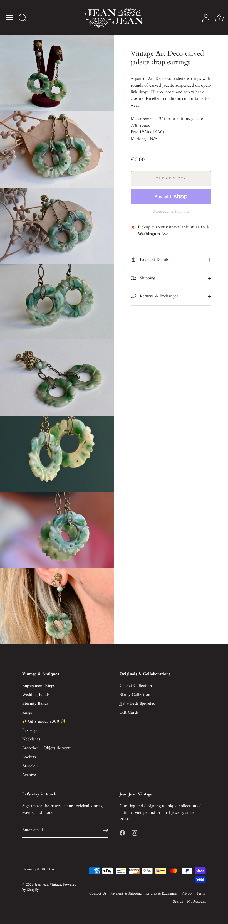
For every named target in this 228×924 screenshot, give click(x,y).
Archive (29, 775)
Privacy (187, 893)
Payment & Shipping (126, 893)
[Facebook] (122, 833)
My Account (196, 901)
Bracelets (30, 766)
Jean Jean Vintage (48, 884)
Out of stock (171, 178)
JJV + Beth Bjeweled (137, 704)
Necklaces (31, 739)
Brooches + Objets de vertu (46, 748)
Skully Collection (135, 695)
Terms (201, 893)
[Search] (22, 18)
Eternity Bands (35, 704)
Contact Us (97, 893)
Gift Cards (129, 712)
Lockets (29, 757)
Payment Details (153, 260)
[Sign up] (105, 830)
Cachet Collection (136, 686)
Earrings (29, 730)
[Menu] (10, 17)
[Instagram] (134, 833)
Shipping (146, 278)
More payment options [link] (171, 211)
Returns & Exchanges (158, 296)
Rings (27, 712)
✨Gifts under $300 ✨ (44, 721)
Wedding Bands (35, 695)
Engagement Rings (38, 686)
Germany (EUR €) (36, 869)
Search (178, 901)
